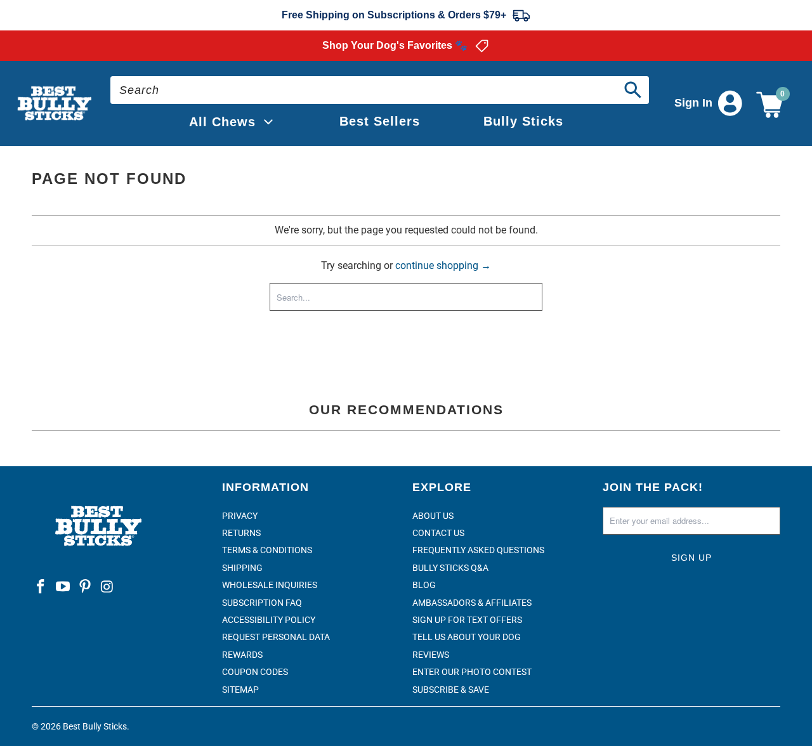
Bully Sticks (523, 121)
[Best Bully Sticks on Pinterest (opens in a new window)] (85, 587)
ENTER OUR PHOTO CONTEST (472, 672)
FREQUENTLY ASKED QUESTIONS (478, 550)
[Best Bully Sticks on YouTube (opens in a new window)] (63, 587)
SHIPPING (242, 568)
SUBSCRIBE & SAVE (450, 689)
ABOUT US (433, 516)
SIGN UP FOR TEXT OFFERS (467, 620)
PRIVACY (240, 516)
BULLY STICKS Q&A (450, 568)
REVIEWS (430, 655)
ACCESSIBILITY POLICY (268, 620)
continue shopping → (443, 265)
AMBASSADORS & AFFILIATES (472, 603)
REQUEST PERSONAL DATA (276, 637)
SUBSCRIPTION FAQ (262, 603)
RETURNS (241, 533)
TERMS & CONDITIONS (267, 550)
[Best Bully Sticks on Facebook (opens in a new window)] (41, 587)
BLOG (424, 585)
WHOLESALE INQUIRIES (269, 585)
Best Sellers (379, 121)
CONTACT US (438, 533)
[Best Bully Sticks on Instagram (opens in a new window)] (107, 587)
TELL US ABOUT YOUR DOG (466, 637)
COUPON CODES (255, 672)
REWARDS (242, 655)
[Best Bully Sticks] (55, 103)
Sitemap (240, 689)
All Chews (222, 122)
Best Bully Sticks (95, 726)
